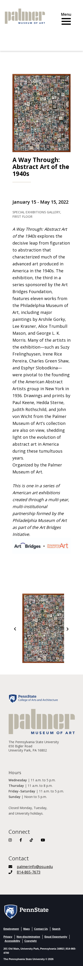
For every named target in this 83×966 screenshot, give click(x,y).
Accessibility (12, 940)
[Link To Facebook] (21, 840)
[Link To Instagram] (10, 840)
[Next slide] (67, 629)
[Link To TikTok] (31, 840)
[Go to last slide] (15, 629)
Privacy (7, 936)
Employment (11, 928)
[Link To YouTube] (43, 840)
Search (56, 928)
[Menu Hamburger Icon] (66, 20)
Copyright (30, 940)
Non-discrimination (28, 936)
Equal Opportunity (55, 936)
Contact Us (41, 928)
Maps (26, 928)
